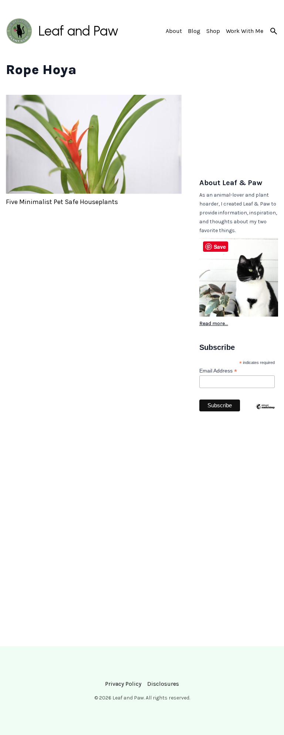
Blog (194, 30)
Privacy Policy (123, 683)
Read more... (213, 323)
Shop (213, 30)
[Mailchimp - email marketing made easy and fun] (265, 421)
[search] (273, 31)
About (174, 30)
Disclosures (163, 683)
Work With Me (244, 30)
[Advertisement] (238, 132)
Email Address (218, 370)
